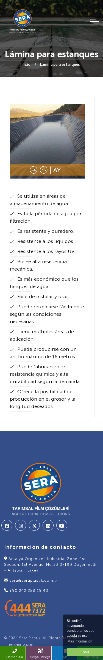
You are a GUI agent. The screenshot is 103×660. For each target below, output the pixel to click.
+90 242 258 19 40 (28, 590)
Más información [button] (80, 641)
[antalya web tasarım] (19, 645)
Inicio (25, 64)
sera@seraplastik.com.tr (32, 580)
